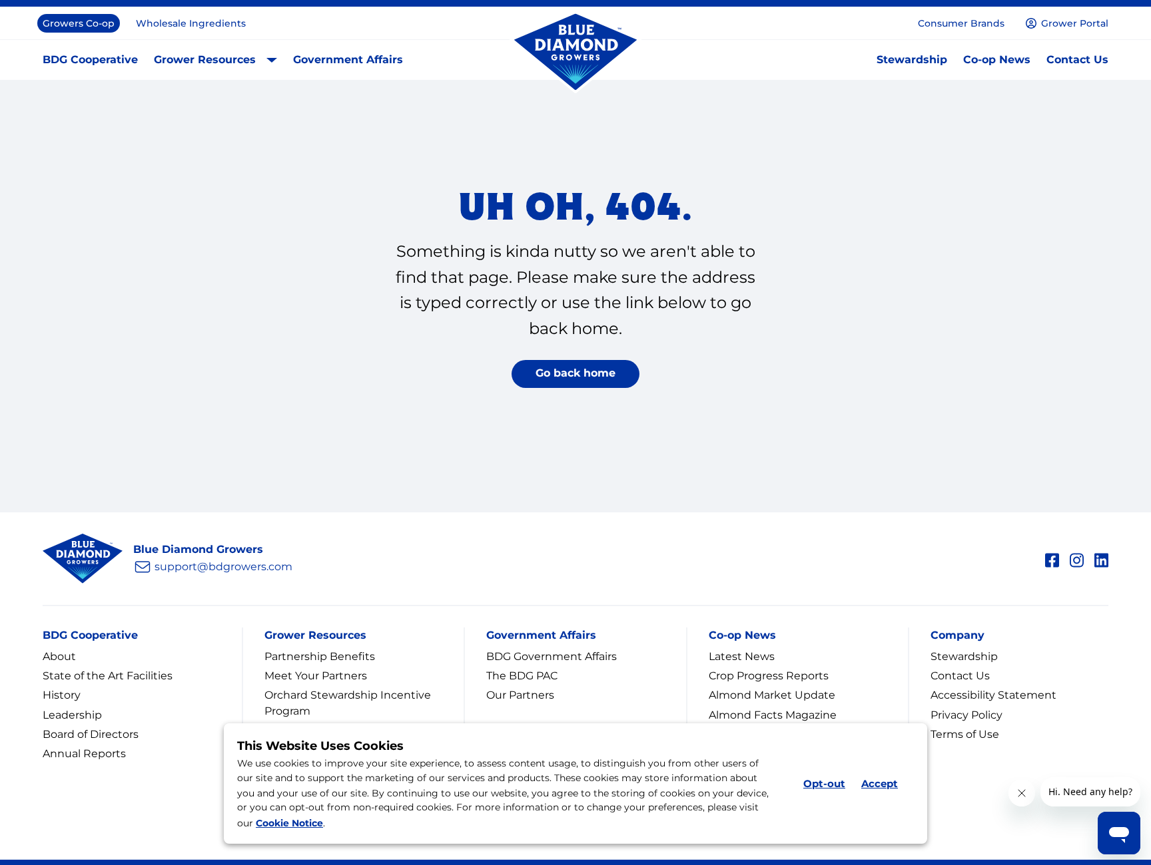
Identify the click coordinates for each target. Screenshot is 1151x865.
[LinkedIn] (1101, 558)
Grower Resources (205, 59)
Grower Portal (1074, 23)
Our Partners (520, 695)
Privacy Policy (966, 715)
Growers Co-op (79, 23)
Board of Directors (91, 734)
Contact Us (1077, 59)
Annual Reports (84, 753)
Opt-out (824, 783)
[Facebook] (1052, 558)
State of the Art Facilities (108, 675)
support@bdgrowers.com (223, 566)
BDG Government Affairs (551, 656)
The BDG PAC (522, 675)
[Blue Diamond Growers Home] (575, 52)
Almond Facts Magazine (773, 715)
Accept (879, 783)
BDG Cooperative (90, 59)
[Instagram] (1077, 558)
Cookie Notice (289, 823)
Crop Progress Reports (769, 675)
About (59, 656)
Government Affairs (348, 59)
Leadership (72, 715)
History (62, 695)
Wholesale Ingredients (191, 23)
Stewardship (912, 59)
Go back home (575, 373)
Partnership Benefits (319, 656)
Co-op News (996, 59)
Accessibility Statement (993, 695)
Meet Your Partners (315, 675)
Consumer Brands (961, 23)
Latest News (742, 656)
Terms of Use (965, 734)
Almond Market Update (772, 695)
